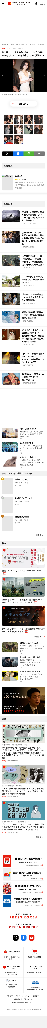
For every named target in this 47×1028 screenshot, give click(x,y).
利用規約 (36, 996)
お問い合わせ (27, 999)
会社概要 (10, 996)
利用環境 (17, 999)
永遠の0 (18, 176)
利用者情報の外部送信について (23, 1002)
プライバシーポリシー (23, 996)
